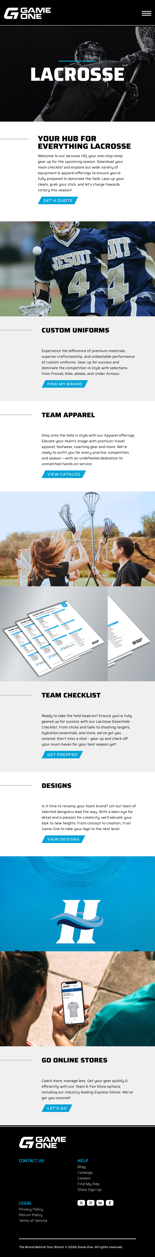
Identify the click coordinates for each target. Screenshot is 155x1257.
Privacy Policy (31, 1209)
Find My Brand (64, 384)
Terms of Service (33, 1220)
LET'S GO (57, 1108)
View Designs (63, 839)
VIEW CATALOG (63, 474)
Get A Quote (58, 200)
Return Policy (31, 1215)
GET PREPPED (62, 755)
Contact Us (31, 1161)
